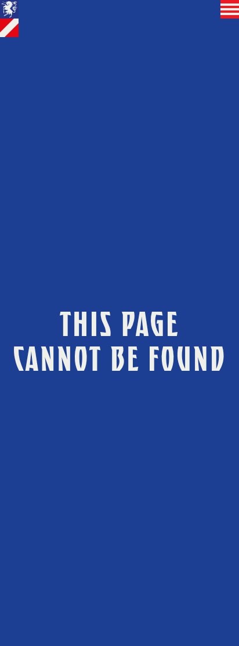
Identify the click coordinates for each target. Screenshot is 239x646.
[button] (229, 9)
